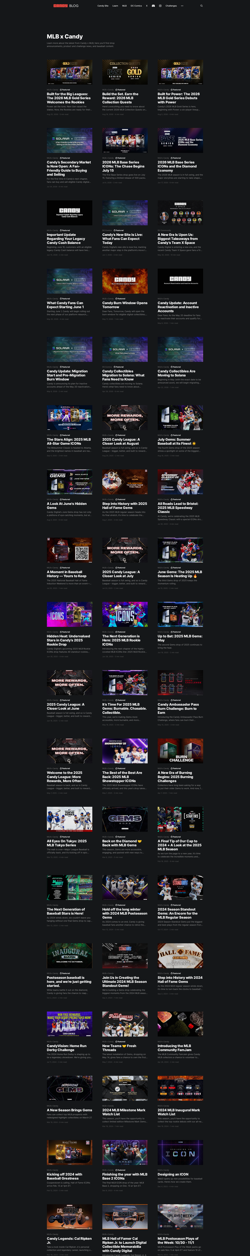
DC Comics (136, 5)
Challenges (171, 5)
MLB (124, 5)
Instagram (160, 6)
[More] (182, 6)
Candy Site (103, 5)
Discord (153, 6)
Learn (115, 5)
